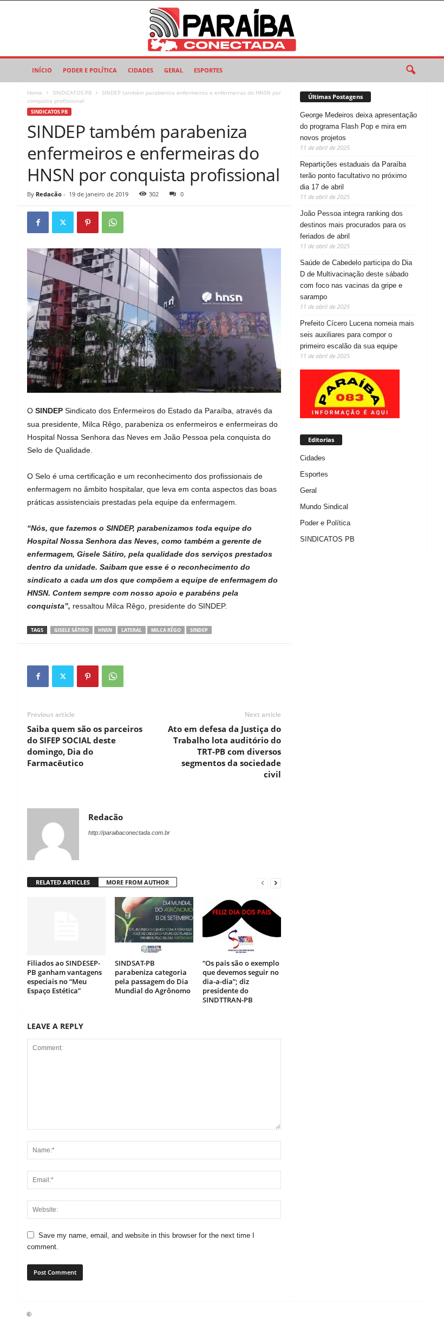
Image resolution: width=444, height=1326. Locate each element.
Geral (173, 70)
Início (42, 70)
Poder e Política (90, 70)
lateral (131, 630)
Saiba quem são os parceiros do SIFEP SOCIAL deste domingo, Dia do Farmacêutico (84, 745)
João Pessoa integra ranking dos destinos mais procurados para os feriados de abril (353, 224)
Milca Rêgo (166, 630)
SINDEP (199, 630)
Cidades (140, 70)
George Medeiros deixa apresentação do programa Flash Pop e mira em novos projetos (358, 126)
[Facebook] (38, 222)
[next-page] (275, 882)
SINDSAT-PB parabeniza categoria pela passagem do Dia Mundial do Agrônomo (153, 976)
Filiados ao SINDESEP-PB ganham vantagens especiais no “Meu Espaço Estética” (64, 976)
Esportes (208, 70)
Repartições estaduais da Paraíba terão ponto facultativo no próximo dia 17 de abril (353, 175)
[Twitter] (63, 222)
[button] (410, 70)
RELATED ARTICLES (63, 882)
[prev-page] (262, 882)
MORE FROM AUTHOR (137, 882)
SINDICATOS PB (72, 92)
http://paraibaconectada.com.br (129, 832)
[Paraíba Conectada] (222, 28)
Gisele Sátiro (71, 630)
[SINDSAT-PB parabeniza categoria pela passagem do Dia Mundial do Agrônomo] (154, 926)
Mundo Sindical (324, 507)
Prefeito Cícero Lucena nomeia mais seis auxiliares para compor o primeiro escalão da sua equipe (357, 334)
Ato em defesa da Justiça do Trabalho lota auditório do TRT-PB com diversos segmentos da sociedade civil (224, 751)
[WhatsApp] (112, 222)
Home (34, 92)
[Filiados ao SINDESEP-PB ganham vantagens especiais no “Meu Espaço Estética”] (66, 926)
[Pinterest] (88, 222)
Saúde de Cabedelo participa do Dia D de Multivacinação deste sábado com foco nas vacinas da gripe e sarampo (356, 280)
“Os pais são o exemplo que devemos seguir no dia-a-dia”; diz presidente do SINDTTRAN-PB (241, 981)
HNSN (105, 630)
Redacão (49, 194)
